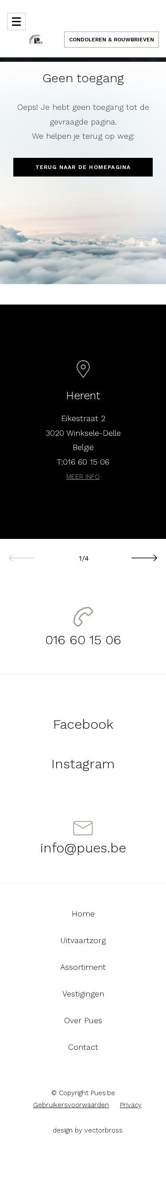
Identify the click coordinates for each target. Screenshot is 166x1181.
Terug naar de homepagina (83, 167)
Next (144, 553)
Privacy (131, 1105)
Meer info (83, 477)
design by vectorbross (88, 1130)
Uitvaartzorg (83, 940)
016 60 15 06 (86, 461)
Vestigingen (83, 993)
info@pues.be (83, 848)
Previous (22, 553)
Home (83, 913)
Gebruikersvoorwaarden (71, 1105)
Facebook (83, 724)
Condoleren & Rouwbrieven (111, 39)
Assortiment (83, 967)
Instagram (83, 763)
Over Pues (83, 1020)
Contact (83, 1047)
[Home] (36, 39)
